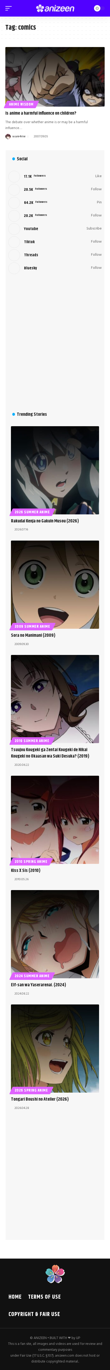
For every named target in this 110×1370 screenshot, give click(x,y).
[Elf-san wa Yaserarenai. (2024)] (55, 934)
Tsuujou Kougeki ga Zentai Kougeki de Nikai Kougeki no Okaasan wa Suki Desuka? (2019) (50, 753)
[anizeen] (55, 8)
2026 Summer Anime (32, 512)
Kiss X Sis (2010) (26, 870)
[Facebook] (55, 177)
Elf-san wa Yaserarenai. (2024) (38, 984)
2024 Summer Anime (32, 976)
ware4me (19, 136)
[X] (55, 190)
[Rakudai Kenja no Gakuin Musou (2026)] (55, 470)
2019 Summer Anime (32, 741)
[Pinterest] (55, 203)
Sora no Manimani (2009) (33, 635)
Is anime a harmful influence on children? (40, 113)
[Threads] (55, 255)
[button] (9, 8)
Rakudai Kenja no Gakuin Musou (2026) (45, 521)
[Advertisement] (55, 343)
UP (78, 1338)
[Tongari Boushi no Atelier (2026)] (55, 1048)
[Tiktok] (55, 242)
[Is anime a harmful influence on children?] (55, 77)
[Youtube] (55, 229)
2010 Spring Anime (31, 862)
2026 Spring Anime (31, 1090)
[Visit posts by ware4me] (8, 136)
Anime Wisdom (21, 104)
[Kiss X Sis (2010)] (55, 820)
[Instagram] (55, 216)
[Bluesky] (55, 268)
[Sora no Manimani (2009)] (55, 585)
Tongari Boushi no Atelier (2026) (40, 1099)
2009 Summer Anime (32, 627)
